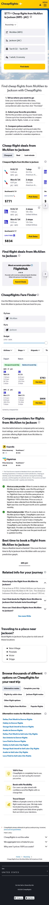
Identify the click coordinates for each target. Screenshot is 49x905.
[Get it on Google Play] (18, 898)
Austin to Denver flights (13, 730)
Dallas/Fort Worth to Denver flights (17, 719)
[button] (31, 17)
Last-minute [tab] (29, 155)
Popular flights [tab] (37, 706)
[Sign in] (40, 5)
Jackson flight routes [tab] (34, 694)
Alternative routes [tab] (11, 688)
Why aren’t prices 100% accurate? (19, 846)
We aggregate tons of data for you (19, 842)
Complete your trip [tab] (31, 688)
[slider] (46, 342)
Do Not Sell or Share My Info (24, 885)
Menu (45, 2)
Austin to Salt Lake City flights (15, 752)
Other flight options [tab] (12, 700)
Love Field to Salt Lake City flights (17, 756)
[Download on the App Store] (30, 898)
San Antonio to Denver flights (15, 738)
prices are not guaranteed (12, 829)
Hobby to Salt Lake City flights (15, 745)
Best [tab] (18, 155)
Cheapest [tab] (8, 155)
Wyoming (26, 857)
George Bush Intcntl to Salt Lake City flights (21, 749)
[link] (20, 281)
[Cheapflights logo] (9, 4)
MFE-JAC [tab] (24, 563)
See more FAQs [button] (24, 616)
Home (18, 857)
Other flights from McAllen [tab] (15, 706)
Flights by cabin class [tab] (13, 694)
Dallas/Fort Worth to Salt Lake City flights (20, 734)
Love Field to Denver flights (14, 741)
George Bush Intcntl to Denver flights (18, 727)
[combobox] (11, 24)
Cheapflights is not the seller (16, 837)
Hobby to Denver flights (13, 723)
